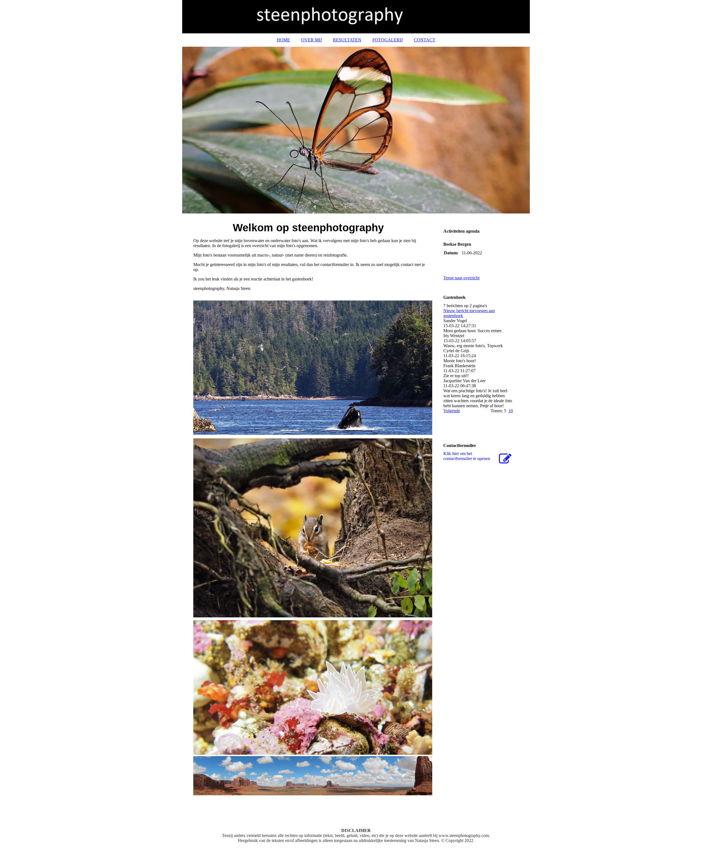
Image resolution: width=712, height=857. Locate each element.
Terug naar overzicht (461, 277)
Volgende (451, 410)
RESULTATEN (347, 40)
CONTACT (424, 40)
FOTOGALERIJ (387, 40)
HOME (283, 40)
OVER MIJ (311, 40)
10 (510, 410)
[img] (356, 16)
